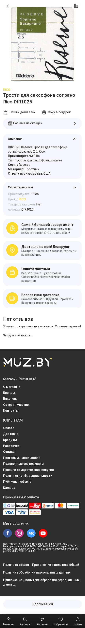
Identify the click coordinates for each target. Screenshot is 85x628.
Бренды (9, 393)
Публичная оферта (17, 481)
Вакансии (10, 399)
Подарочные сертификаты (23, 464)
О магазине (11, 387)
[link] (7, 6)
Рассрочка (11, 446)
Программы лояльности (21, 458)
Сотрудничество (16, 405)
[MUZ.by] (27, 365)
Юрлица (9, 488)
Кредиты (10, 440)
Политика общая (16, 565)
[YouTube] (43, 533)
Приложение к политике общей (55, 565)
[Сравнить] (76, 6)
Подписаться (42, 604)
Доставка (10, 434)
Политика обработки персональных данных (36, 572)
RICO (6, 90)
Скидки (9, 452)
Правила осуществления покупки (28, 470)
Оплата (8, 428)
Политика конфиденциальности (27, 476)
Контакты (11, 411)
